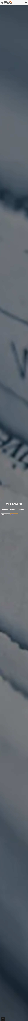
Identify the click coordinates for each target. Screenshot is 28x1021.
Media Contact (5, 514)
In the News (12, 509)
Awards (11, 514)
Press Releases (5, 509)
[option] (14, 510)
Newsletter (21, 509)
